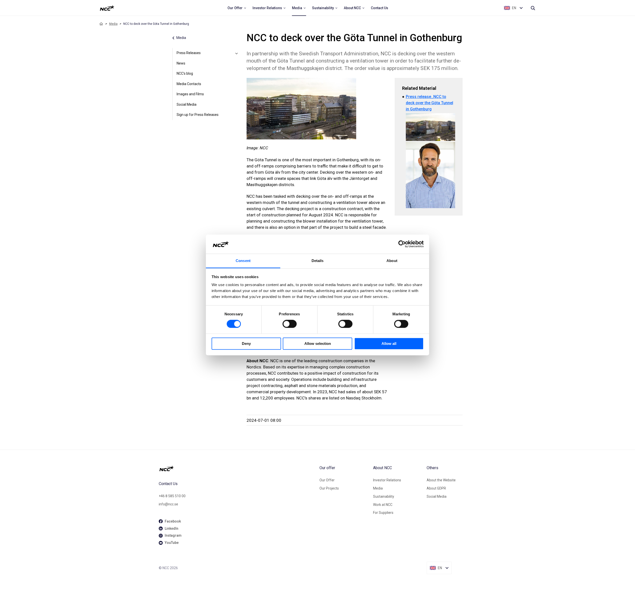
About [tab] (391, 261)
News (181, 63)
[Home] (101, 24)
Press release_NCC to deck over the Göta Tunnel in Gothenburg (429, 102)
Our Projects (329, 488)
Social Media (186, 104)
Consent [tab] (243, 261)
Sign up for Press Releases (198, 115)
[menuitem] (237, 8)
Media (113, 24)
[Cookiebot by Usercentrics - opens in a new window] (402, 244)
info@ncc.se (168, 504)
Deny (246, 343)
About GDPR (436, 488)
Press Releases (189, 53)
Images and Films (190, 94)
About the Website (441, 480)
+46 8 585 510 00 (172, 496)
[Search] (533, 8)
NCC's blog (185, 73)
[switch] (290, 324)
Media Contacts (189, 84)
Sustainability (383, 496)
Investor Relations (387, 480)
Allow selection (317, 343)
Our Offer (327, 480)
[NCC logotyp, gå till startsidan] (237, 468)
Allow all (388, 343)
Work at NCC (382, 505)
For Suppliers (383, 513)
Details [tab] (318, 261)
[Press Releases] (237, 53)
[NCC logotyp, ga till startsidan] (107, 8)
